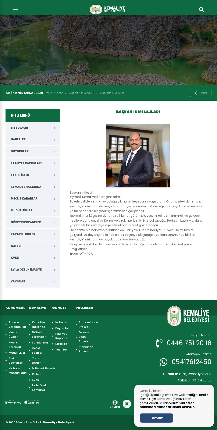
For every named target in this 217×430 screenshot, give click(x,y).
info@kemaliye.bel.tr (187, 373)
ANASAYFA (56, 92)
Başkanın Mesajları (81, 92)
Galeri (16, 246)
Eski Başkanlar (16, 360)
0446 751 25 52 (194, 380)
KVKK (15, 258)
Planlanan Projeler (86, 349)
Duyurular (20, 151)
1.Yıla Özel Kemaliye (26, 270)
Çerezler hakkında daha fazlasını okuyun (167, 405)
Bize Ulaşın (19, 128)
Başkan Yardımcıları (17, 324)
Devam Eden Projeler (84, 336)
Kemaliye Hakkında (26, 187)
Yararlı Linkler (23, 234)
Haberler (18, 139)
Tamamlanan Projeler (87, 324)
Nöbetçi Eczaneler (26, 222)
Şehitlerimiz (40, 343)
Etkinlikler (20, 175)
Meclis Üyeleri (13, 334)
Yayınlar (18, 281)
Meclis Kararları (24, 199)
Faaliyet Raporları (26, 163)
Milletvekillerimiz (40, 368)
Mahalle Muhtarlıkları (17, 370)
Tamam (156, 418)
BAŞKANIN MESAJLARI (112, 92)
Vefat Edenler (37, 350)
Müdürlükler (21, 210)
